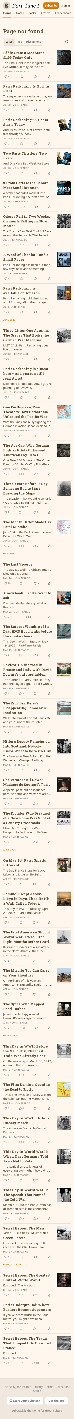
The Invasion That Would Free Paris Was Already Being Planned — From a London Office (27, 500)
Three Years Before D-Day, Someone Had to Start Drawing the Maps (25, 488)
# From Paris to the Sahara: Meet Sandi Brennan (26, 185)
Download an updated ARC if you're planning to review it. (27, 386)
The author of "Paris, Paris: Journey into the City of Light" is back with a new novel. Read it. (27, 682)
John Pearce (21, 71)
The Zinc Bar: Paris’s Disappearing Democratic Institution (25, 708)
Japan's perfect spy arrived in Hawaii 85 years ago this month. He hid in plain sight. (27, 1016)
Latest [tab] (10, 41)
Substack (17, 1410)
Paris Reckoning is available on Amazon (21, 290)
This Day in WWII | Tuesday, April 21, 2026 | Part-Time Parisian (26, 911)
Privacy (38, 1387)
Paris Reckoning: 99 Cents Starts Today (25, 122)
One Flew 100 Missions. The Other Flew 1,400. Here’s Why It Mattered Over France (27, 462)
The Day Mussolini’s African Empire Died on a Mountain (27, 571)
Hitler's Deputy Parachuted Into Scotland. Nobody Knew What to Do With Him (27, 746)
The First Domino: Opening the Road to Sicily (26, 1087)
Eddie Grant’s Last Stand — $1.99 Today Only (25, 55)
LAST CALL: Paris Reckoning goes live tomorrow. (25, 347)
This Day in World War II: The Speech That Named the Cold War (25, 1195)
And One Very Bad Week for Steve (26, 163)
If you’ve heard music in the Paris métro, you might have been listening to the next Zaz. (25, 1317)
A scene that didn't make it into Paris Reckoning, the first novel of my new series (26, 195)
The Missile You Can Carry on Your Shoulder (26, 972)
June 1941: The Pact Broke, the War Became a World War (27, 534)
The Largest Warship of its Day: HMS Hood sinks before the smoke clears (27, 631)
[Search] (67, 42)
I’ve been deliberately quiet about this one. (26, 605)
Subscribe (51, 5)
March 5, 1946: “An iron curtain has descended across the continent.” (27, 1207)
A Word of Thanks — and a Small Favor (25, 257)
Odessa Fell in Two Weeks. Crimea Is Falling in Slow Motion (26, 221)
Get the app (57, 1401)
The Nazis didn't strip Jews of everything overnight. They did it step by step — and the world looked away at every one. (25, 1168)
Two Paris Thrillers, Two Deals (25, 155)
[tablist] (23, 42)
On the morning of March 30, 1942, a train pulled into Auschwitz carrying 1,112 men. (27, 1063)
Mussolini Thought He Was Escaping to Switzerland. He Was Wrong (25, 830)
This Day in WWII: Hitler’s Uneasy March (26, 1120)
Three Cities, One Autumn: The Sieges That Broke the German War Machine (26, 335)
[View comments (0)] (21, 76)
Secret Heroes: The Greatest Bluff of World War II (27, 1277)
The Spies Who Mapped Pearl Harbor (23, 1006)
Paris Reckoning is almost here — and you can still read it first (25, 374)
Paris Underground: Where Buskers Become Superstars (27, 1307)
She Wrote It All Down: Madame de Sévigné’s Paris (26, 782)
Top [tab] (20, 41)
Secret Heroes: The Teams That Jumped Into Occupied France (27, 1343)
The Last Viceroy (18, 564)
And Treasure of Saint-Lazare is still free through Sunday (27, 132)
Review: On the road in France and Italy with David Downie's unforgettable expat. (27, 670)
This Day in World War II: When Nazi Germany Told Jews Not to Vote (25, 1156)
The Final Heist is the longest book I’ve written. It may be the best (26, 65)
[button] (7, 13)
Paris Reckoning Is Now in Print (26, 88)
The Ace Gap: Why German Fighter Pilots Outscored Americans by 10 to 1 (26, 450)
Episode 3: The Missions (19, 1285)
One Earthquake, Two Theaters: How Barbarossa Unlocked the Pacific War (25, 412)
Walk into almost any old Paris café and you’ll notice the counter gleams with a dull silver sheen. (27, 720)
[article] (37, 64)
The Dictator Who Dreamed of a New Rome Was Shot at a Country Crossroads (26, 818)
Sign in (65, 5)
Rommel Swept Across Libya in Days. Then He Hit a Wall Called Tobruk (26, 899)
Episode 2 (9, 1353)
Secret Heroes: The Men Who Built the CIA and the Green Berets (25, 1233)
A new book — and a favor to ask (27, 595)
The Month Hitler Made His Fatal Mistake (27, 524)
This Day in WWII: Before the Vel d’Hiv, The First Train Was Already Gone (25, 1051)
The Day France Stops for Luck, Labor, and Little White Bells (24, 872)
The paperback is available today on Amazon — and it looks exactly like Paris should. (27, 98)
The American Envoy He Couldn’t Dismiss (25, 1130)
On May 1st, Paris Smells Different (24, 862)
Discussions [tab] (33, 41)
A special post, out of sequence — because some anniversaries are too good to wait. (27, 792)
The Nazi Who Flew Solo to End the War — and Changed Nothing (26, 758)
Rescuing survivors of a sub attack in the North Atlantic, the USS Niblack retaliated (26, 949)
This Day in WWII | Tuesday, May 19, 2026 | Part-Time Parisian (25, 643)
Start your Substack (26, 1401)
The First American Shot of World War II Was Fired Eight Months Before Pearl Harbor (26, 937)
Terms (49, 1387)
